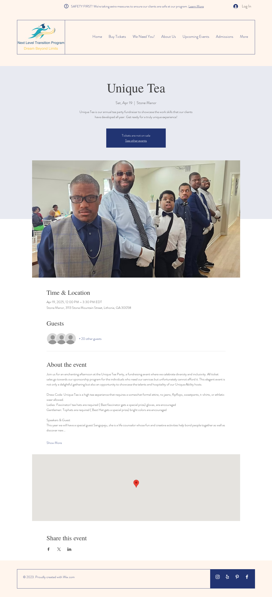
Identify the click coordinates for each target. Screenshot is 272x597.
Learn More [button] (196, 6)
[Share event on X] (59, 549)
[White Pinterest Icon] (237, 577)
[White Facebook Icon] (247, 577)
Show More (54, 442)
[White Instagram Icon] (217, 577)
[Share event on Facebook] (49, 549)
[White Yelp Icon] (227, 577)
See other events (136, 140)
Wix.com (69, 576)
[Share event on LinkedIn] (69, 549)
